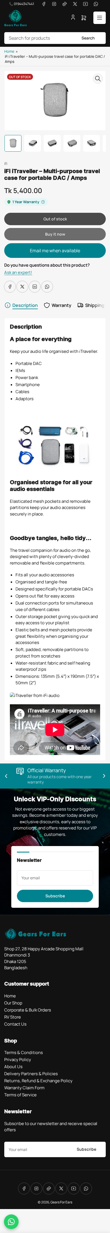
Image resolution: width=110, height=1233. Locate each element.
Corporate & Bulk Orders (27, 1010)
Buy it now (55, 234)
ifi (5, 163)
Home (9, 51)
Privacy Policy (17, 1059)
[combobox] (55, 38)
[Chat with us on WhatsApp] (11, 1221)
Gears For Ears (61, 1202)
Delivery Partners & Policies (31, 1074)
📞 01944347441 (21, 3)
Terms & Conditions (23, 1052)
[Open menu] (99, 18)
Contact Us (15, 1024)
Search (88, 38)
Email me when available (55, 250)
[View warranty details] (43, 202)
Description (25, 305)
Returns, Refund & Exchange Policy (38, 1081)
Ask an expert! (18, 272)
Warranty (61, 305)
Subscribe (55, 895)
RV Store (12, 1017)
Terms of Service (20, 1095)
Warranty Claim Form (24, 1088)
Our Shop (13, 1003)
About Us (13, 1067)
